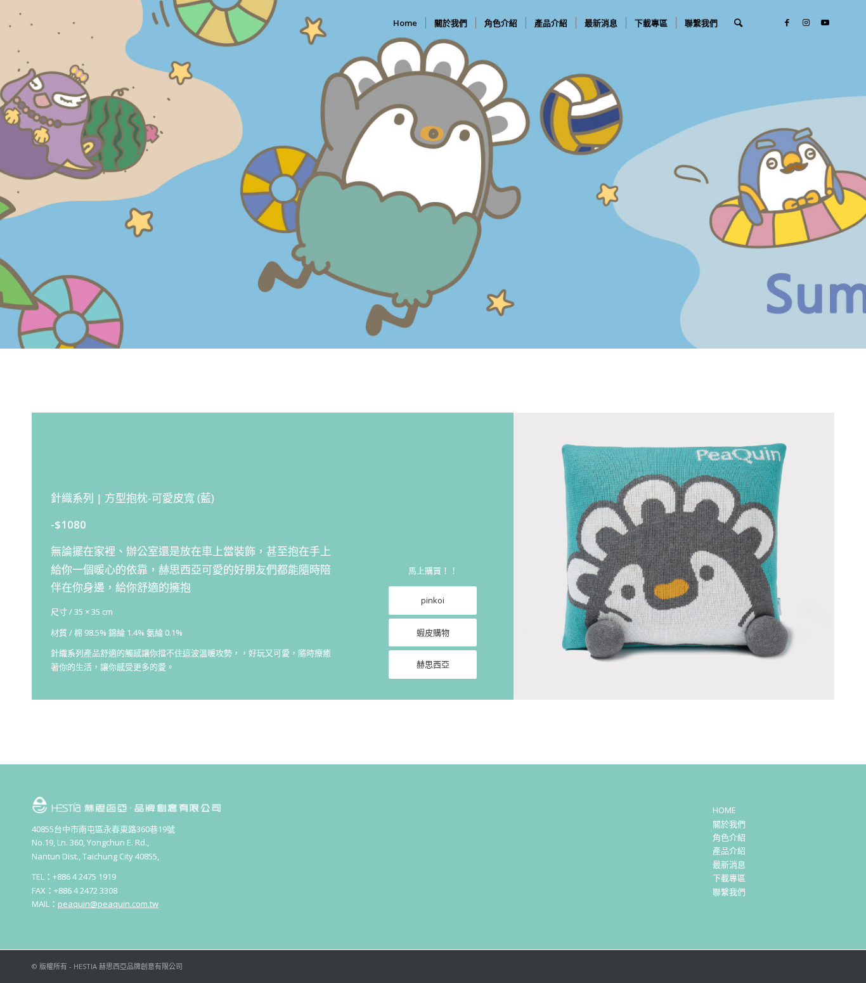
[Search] (738, 23)
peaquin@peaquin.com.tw (108, 903)
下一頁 (806, 556)
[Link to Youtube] (824, 22)
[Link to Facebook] (786, 22)
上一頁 (542, 556)
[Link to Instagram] (805, 22)
